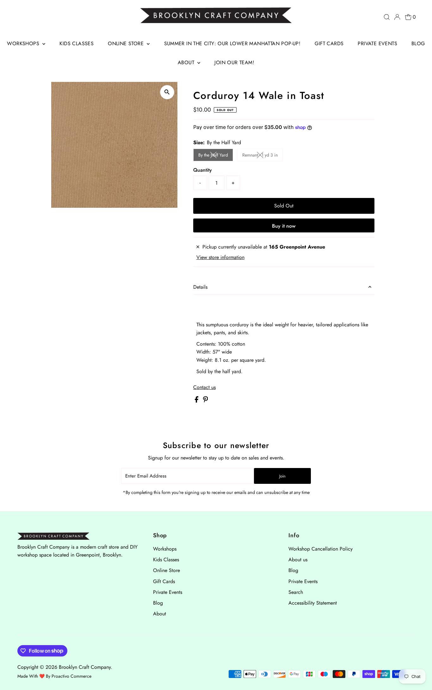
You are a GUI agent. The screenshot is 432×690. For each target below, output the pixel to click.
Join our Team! (234, 62)
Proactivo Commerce (71, 676)
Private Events (377, 43)
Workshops (24, 43)
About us (297, 559)
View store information (220, 257)
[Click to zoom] (167, 92)
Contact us (204, 387)
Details (200, 287)
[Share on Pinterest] (205, 400)
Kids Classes (76, 43)
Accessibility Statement (312, 603)
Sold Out (283, 205)
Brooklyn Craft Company (85, 667)
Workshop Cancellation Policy (320, 548)
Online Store (126, 43)
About (187, 62)
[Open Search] (387, 17)
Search (295, 592)
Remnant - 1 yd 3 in (262, 156)
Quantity (202, 170)
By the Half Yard (215, 156)
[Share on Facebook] (197, 400)
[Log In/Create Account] (397, 17)
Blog (418, 43)
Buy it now (283, 226)
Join (282, 476)
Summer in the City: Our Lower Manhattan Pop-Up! (232, 43)
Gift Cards (329, 43)
